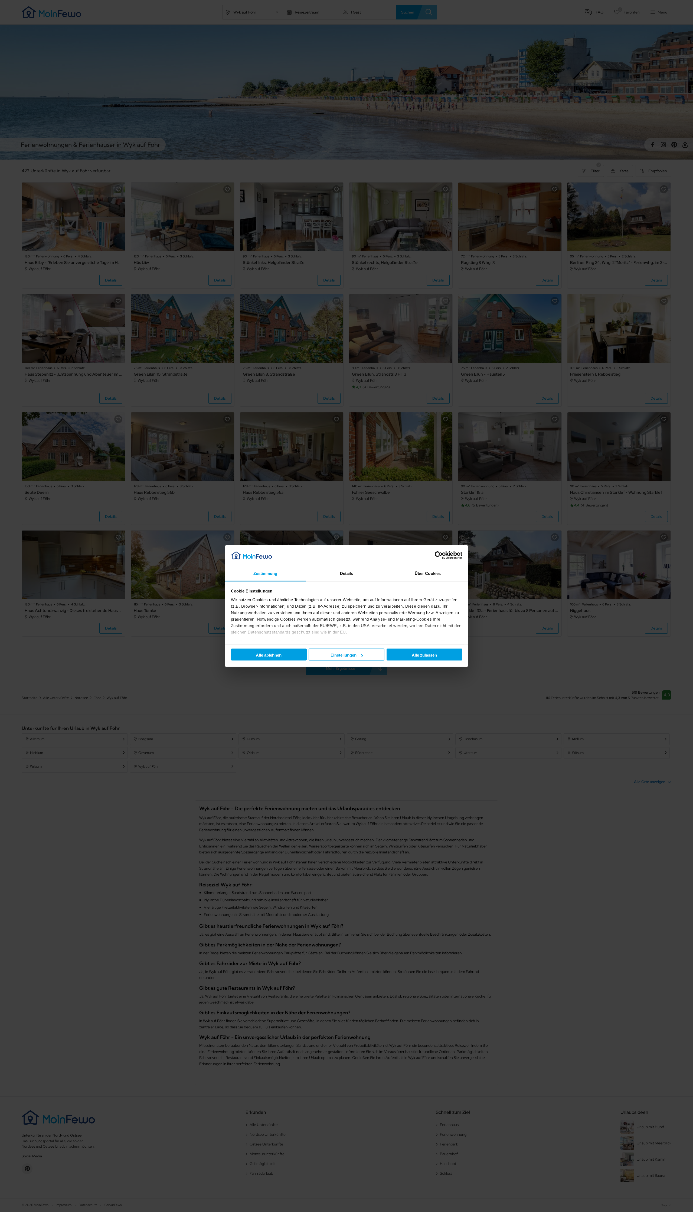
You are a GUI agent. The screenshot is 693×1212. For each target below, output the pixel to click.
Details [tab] (346, 573)
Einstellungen (344, 655)
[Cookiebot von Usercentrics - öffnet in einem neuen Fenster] (438, 555)
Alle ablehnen (269, 655)
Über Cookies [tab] (428, 573)
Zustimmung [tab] (265, 573)
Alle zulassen (424, 655)
